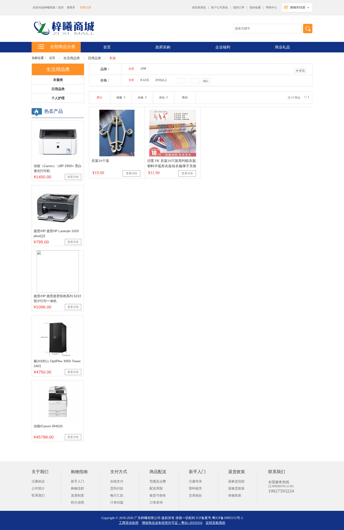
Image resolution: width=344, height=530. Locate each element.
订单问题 (116, 502)
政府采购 (162, 47)
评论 (162, 97)
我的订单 (238, 7)
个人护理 (58, 98)
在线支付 (116, 481)
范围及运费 (158, 481)
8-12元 (144, 80)
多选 (302, 70)
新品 (185, 97)
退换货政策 (236, 488)
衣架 (112, 58)
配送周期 (156, 488)
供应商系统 (199, 7)
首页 (52, 58)
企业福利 (222, 47)
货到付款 (116, 488)
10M (143, 68)
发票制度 (77, 495)
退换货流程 (236, 481)
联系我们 (38, 495)
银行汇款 (116, 495)
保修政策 (234, 495)
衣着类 (58, 79)
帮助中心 (271, 7)
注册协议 (38, 481)
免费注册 (85, 7)
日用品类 (94, 58)
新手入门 (77, 481)
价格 (141, 97)
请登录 (71, 7)
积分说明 (77, 502)
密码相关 (195, 488)
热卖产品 (53, 111)
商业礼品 (282, 47)
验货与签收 (158, 495)
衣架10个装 (100, 161)
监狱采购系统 (215, 523)
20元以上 (161, 80)
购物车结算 (297, 7)
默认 (99, 97)
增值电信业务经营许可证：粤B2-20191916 (172, 523)
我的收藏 (255, 7)
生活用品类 (71, 58)
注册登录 (195, 481)
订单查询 (156, 502)
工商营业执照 (129, 523)
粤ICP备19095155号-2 (227, 518)
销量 (120, 97)
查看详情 (73, 177)
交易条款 (195, 495)
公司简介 (38, 488)
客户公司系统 (219, 7)
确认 (206, 81)
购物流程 (77, 488)
